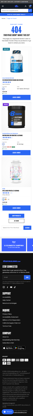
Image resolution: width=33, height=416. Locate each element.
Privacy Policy (6, 283)
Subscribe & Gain (8, 343)
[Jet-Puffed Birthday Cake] (3, 199)
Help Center (7, 300)
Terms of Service (16, 283)
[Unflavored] (3, 89)
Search (27, 228)
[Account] (26, 6)
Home (3, 18)
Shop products (16, 216)
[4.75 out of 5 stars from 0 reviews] (16, 82)
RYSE (3, 188)
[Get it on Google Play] (19, 348)
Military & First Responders (11, 320)
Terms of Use (7, 326)
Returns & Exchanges (10, 303)
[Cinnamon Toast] (6, 199)
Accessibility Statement (10, 317)
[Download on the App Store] (8, 348)
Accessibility (7, 297)
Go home (16, 221)
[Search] (30, 10)
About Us (6, 337)
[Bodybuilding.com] (16, 6)
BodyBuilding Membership (11, 340)
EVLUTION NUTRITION (8, 78)
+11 (8, 199)
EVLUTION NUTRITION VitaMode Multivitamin (12, 80)
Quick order (16, 97)
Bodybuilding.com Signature (10, 133)
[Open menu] (3, 6)
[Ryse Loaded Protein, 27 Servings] (16, 172)
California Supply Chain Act (12, 323)
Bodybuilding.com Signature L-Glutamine (12, 135)
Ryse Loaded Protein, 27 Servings (10, 191)
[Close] (31, 14)
